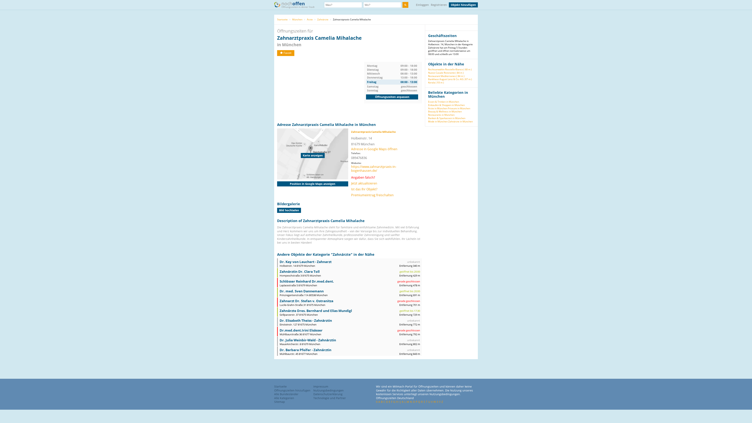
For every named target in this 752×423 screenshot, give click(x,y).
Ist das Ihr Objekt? (364, 189)
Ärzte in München (437, 108)
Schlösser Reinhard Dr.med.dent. (307, 281)
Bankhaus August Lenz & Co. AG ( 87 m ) (450, 79)
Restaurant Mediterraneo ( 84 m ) (446, 76)
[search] (405, 5)
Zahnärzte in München (460, 121)
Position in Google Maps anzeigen (312, 184)
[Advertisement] (320, 89)
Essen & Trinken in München (443, 101)
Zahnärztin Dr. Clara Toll (300, 271)
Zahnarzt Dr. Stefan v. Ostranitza (306, 301)
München (297, 19)
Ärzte (310, 19)
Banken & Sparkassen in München (446, 118)
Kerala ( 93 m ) (436, 82)
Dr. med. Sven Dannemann (302, 291)
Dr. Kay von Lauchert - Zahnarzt (306, 261)
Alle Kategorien (284, 398)
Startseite (282, 19)
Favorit (287, 53)
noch (298, 4)
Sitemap (279, 402)
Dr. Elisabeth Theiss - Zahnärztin (306, 320)
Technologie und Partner (329, 398)
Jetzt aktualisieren (364, 183)
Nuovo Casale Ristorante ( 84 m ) (446, 72)
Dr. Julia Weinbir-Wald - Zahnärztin (308, 340)
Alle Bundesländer (286, 394)
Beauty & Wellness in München (445, 111)
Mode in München (438, 121)
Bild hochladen (289, 210)
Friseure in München (459, 108)
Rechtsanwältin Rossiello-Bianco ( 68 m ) (450, 69)
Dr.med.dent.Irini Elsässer (301, 330)
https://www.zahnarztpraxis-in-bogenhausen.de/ (373, 168)
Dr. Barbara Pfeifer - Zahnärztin (305, 350)
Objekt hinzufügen (463, 5)
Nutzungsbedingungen (328, 390)
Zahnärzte (322, 19)
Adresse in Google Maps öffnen (374, 149)
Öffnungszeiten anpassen (392, 97)
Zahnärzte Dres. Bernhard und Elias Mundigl (316, 310)
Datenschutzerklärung (328, 394)
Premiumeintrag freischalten (372, 195)
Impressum (320, 386)
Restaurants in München (441, 115)
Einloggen (422, 5)
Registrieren (439, 5)
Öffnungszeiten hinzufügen (292, 390)
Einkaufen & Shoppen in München (446, 105)
